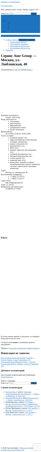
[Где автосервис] (2, 16)
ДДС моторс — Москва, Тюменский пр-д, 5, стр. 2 (22, 409)
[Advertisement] (20, 92)
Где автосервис (7, 6)
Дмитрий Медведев (13, 398)
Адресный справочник (17, 348)
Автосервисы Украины (19, 25)
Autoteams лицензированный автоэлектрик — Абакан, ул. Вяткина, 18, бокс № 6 (22, 394)
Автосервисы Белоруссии (20, 29)
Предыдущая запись (18, 359)
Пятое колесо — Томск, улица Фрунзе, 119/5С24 (22, 399)
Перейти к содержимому (10, 2)
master (28, 70)
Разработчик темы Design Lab (12, 450)
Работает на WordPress (28, 448)
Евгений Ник (10, 392)
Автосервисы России (18, 23)
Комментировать (33, 348)
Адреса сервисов (13, 21)
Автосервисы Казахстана (20, 27)
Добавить (10, 32)
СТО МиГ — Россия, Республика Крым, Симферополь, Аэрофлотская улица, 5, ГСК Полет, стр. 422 (22, 404)
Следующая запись (19, 364)
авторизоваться (7, 377)
